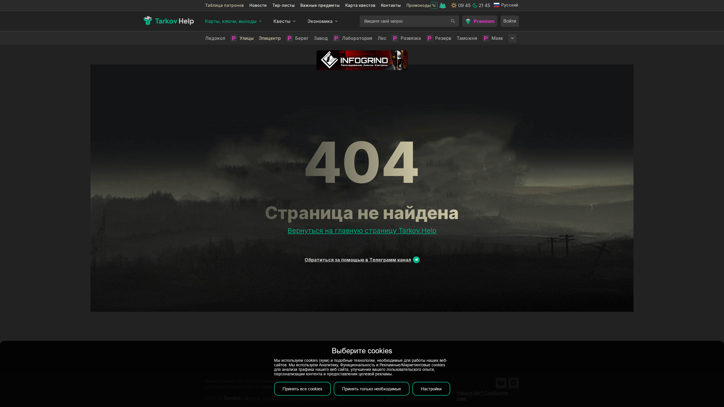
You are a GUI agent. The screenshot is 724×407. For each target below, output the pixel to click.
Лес (382, 38)
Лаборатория (357, 38)
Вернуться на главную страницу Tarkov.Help (362, 230)
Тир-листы (283, 5)
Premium (484, 21)
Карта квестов (360, 5)
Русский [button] (509, 5)
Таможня (466, 38)
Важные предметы (320, 5)
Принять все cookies (302, 388)
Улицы (247, 38)
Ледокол (215, 38)
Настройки (431, 388)
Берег (302, 38)
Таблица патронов (224, 5)
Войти (509, 21)
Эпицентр (270, 38)
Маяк (497, 38)
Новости (258, 5)
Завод (321, 38)
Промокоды (418, 5)
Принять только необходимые (371, 388)
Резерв (443, 38)
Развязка (411, 38)
